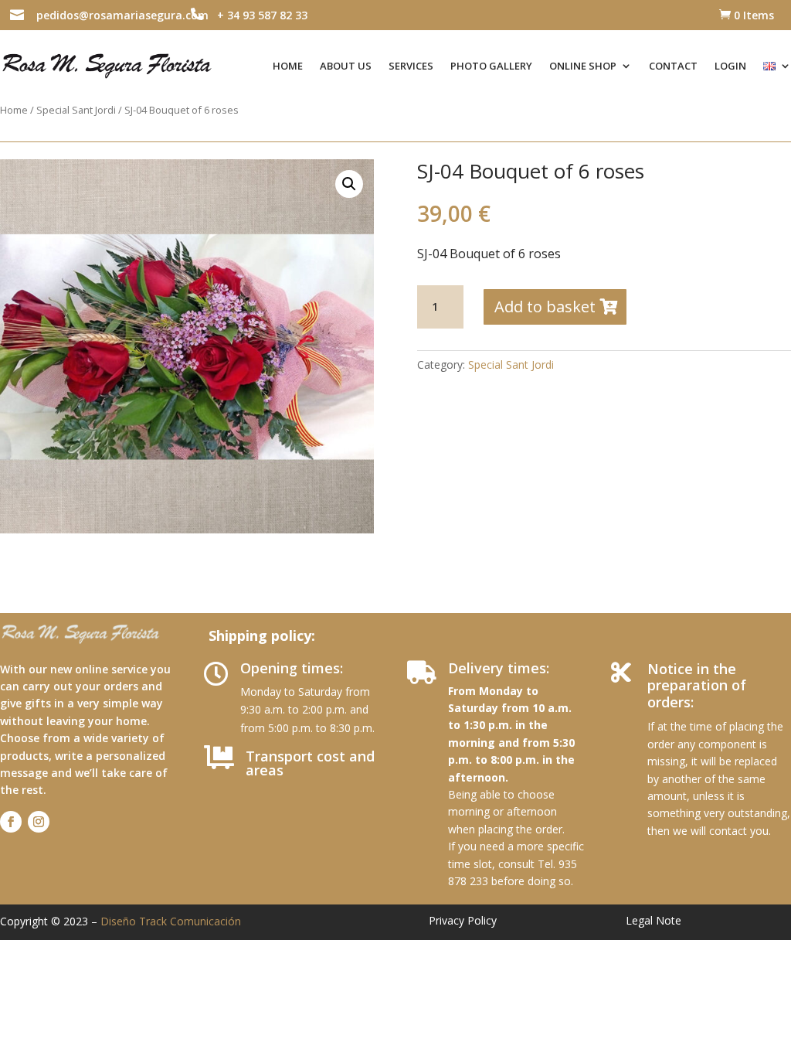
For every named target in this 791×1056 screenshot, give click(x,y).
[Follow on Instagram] (38, 822)
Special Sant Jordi (76, 110)
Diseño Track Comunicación (170, 921)
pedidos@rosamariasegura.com (122, 15)
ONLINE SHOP (582, 66)
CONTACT (673, 66)
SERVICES (411, 66)
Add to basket (545, 306)
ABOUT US (346, 66)
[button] (349, 184)
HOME (288, 66)
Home (14, 110)
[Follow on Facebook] (11, 822)
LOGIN (730, 66)
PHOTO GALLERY (491, 66)
